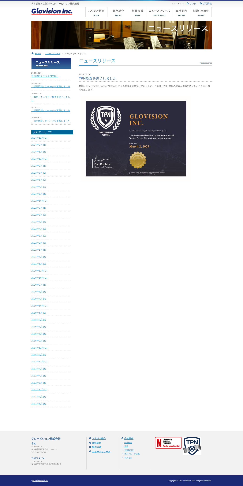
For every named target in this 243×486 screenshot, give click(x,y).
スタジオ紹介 (96, 12)
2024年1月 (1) (38, 151)
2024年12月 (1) (39, 138)
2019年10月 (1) (39, 305)
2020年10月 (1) (39, 277)
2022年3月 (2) (38, 235)
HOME (38, 53)
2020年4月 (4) (38, 298)
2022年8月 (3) (38, 215)
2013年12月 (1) (39, 361)
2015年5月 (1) (38, 333)
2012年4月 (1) (38, 375)
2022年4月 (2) (38, 228)
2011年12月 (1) (39, 389)
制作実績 (137, 12)
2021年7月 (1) (38, 256)
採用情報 (207, 3)
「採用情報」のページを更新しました (50, 86)
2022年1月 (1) (38, 250)
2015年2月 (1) (38, 340)
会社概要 (128, 443)
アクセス (128, 458)
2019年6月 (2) (38, 312)
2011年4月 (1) (38, 396)
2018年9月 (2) (38, 319)
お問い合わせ (201, 12)
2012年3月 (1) (38, 382)
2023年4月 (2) (38, 186)
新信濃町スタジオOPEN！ (44, 76)
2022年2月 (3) (38, 242)
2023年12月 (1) (39, 158)
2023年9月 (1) (38, 165)
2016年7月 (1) (38, 326)
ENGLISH (176, 4)
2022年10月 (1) (39, 200)
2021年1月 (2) (38, 263)
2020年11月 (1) (39, 270)
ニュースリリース (159, 12)
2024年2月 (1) (38, 145)
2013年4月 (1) (38, 368)
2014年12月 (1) (39, 347)
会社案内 (181, 12)
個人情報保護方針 (40, 481)
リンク (192, 3)
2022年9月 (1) (38, 207)
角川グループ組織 (132, 454)
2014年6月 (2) (38, 354)
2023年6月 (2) (38, 180)
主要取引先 (129, 450)
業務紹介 (118, 12)
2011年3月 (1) (38, 403)
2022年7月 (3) (38, 221)
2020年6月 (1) (38, 291)
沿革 (126, 446)
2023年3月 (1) (38, 193)
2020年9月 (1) (38, 285)
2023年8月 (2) (38, 173)
